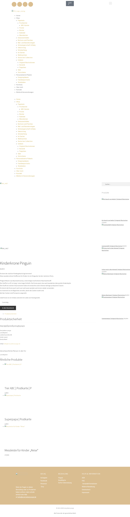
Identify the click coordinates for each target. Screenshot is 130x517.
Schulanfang (22, 50)
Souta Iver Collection (25, 57)
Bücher (21, 30)
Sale (19, 70)
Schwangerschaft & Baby (27, 45)
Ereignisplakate (23, 77)
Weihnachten (22, 55)
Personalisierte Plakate (24, 75)
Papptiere (22, 67)
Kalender (22, 33)
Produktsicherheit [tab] (10, 314)
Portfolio (19, 85)
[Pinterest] (25, 4)
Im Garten (21, 53)
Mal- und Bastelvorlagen (26, 43)
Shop (18, 18)
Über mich (19, 87)
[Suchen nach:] (116, 184)
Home (18, 15)
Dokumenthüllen (23, 38)
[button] (110, 3)
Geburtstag (22, 48)
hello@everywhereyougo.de (12, 344)
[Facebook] (14, 4)
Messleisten (23, 35)
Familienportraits (24, 80)
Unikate (20, 60)
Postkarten (23, 23)
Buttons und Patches (25, 40)
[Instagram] (19, 4)
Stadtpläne (22, 82)
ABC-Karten (25, 25)
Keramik (22, 65)
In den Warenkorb (8, 308)
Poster (21, 28)
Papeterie (21, 20)
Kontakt (19, 90)
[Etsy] (30, 4)
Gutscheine (22, 72)
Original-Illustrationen (27, 62)
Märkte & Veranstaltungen (24, 92)
